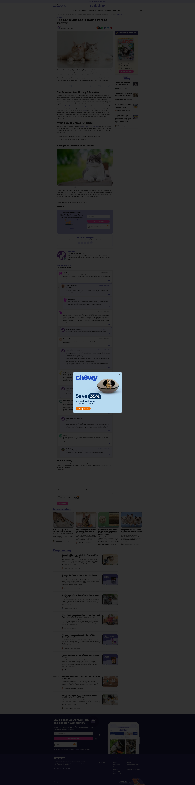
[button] (119, 374)
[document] (97, 392)
